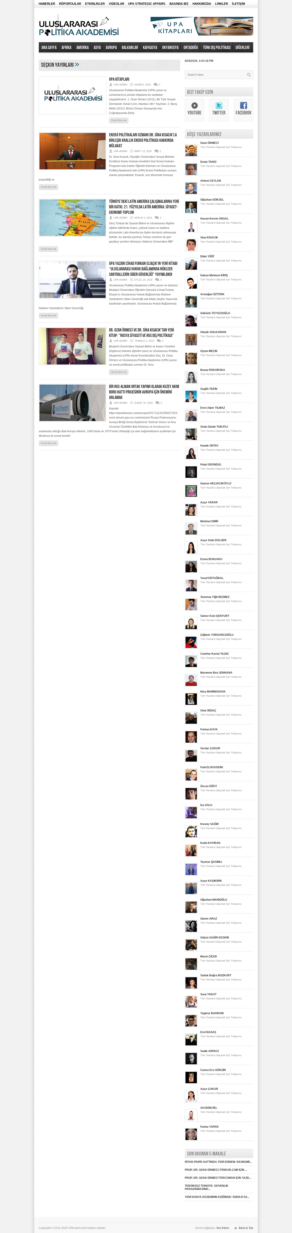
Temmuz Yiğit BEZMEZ (214, 597)
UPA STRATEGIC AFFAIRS (146, 3)
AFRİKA (66, 47)
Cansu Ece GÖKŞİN (213, 1070)
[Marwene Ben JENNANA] (191, 685)
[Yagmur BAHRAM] (191, 1026)
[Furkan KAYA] (191, 742)
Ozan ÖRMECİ (209, 143)
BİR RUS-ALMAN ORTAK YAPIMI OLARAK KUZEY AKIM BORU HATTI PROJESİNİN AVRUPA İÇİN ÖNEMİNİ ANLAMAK (144, 392)
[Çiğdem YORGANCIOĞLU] (191, 647)
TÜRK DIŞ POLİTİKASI (217, 47)
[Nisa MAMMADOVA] (191, 704)
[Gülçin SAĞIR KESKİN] (191, 950)
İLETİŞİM (238, 3)
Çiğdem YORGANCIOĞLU (217, 634)
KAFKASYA (150, 47)
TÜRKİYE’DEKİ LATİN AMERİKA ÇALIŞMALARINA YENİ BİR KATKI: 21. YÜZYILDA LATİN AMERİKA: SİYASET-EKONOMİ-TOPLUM (144, 207)
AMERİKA (82, 47)
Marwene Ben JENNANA (216, 672)
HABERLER (47, 3)
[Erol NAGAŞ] (191, 1045)
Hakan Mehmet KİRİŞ (214, 275)
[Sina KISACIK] (191, 250)
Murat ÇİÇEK (208, 956)
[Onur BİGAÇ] (191, 723)
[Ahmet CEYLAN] (191, 193)
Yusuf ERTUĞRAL (212, 578)
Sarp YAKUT (208, 994)
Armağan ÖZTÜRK (212, 294)
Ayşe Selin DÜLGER (213, 540)
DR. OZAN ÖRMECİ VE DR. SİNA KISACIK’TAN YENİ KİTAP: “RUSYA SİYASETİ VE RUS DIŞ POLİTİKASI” (141, 332)
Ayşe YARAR (209, 502)
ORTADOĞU (191, 47)
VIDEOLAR (116, 3)
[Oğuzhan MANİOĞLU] (191, 912)
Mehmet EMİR (209, 521)
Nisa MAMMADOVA (213, 691)
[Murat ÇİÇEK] (191, 969)
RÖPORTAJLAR (70, 3)
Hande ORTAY (209, 445)
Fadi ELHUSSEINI (211, 767)
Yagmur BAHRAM (212, 1013)
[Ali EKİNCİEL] (191, 1120)
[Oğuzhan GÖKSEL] (191, 212)
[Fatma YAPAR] (191, 1139)
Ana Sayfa (49, 47)
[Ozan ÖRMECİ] (191, 156)
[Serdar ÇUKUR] (191, 761)
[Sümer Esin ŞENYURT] (191, 629)
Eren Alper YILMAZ (212, 407)
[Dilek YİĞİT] (191, 269)
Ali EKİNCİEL (208, 1107)
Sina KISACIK (209, 237)
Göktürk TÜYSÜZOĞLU (215, 313)
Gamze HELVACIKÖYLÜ (215, 483)
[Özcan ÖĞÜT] (191, 799)
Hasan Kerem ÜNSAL (214, 218)
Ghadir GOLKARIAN (213, 332)
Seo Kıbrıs (222, 1228)
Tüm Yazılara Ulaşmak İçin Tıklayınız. (221, 147)
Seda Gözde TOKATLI (214, 426)
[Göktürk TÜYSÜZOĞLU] (191, 326)
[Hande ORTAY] (191, 458)
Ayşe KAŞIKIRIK (211, 880)
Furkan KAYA (209, 729)
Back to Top (246, 1228)
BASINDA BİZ (178, 3)
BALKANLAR (130, 47)
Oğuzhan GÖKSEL (212, 199)
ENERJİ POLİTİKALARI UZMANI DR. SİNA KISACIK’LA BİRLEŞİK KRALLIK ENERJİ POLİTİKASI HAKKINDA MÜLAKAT (143, 140)
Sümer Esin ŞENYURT (214, 616)
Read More (118, 120)
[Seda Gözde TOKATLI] (191, 439)
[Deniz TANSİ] (191, 174)
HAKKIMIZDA (202, 3)
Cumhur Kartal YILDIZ (214, 653)
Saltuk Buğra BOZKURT (215, 975)
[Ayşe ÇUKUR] (191, 1102)
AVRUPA (111, 47)
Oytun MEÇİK (209, 351)
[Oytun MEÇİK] (191, 364)
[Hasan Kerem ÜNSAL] (191, 231)
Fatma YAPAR (209, 1126)
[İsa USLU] (191, 818)
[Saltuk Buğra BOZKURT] (191, 988)
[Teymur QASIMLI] (191, 874)
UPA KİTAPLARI (119, 79)
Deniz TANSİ (208, 161)
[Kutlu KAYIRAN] (191, 856)
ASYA (97, 47)
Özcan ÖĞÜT (208, 786)
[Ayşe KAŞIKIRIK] (191, 893)
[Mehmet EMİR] (191, 534)
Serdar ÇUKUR (210, 748)
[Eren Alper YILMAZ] (191, 420)
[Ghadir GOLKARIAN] (191, 345)
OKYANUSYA (170, 47)
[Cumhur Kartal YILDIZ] (191, 666)
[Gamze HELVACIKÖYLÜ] (191, 496)
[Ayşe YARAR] (191, 515)
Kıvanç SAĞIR (209, 824)
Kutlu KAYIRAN (210, 843)
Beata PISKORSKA (212, 370)
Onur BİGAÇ (208, 710)
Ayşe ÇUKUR (209, 1089)
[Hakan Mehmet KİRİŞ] (191, 288)
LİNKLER (221, 3)
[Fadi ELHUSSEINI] (191, 780)
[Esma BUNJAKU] (191, 572)
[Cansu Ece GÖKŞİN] (191, 1083)
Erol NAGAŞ (208, 1032)
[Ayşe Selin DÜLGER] (191, 553)
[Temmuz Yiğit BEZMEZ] (191, 610)
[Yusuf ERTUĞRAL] (191, 591)
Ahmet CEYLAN (210, 180)
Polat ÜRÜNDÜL (211, 464)
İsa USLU (206, 805)
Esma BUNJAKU (211, 559)
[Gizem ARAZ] (191, 931)
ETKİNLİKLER (95, 3)
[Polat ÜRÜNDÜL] (191, 477)
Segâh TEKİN (208, 388)
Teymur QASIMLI (211, 861)
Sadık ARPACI (209, 1051)
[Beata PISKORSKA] (191, 383)
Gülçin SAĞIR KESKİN (214, 937)
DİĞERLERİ (243, 47)
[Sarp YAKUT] (191, 1007)
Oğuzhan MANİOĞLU (213, 899)
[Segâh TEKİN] (191, 401)
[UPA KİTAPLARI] (72, 115)
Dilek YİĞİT (207, 256)
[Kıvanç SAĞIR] (191, 837)
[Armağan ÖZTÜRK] (191, 307)
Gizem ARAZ (208, 918)
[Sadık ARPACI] (191, 1064)
